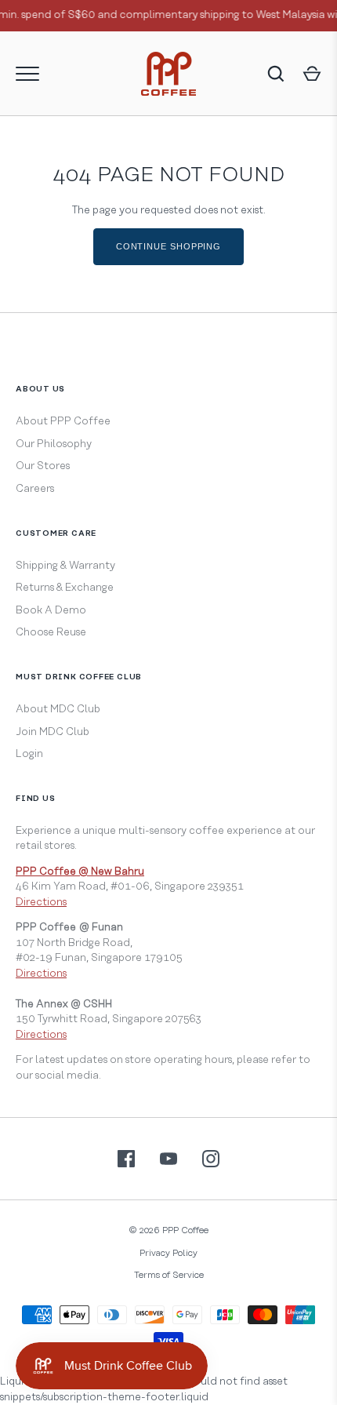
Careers (35, 488)
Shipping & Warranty (65, 565)
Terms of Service (169, 1275)
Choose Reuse (51, 632)
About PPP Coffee (63, 421)
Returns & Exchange (65, 587)
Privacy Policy (168, 1253)
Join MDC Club (52, 731)
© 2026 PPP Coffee (168, 1230)
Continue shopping (168, 246)
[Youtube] (168, 1158)
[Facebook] (126, 1158)
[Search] (276, 73)
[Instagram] (211, 1158)
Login (29, 753)
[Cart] (312, 73)
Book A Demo (51, 610)
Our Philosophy (54, 444)
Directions (41, 902)
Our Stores (43, 465)
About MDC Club (58, 709)
